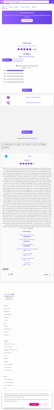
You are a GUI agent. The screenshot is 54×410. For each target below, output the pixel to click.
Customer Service (7, 367)
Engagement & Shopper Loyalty (10, 349)
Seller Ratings (7, 311)
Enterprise (6, 334)
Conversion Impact (8, 346)
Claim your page (27, 20)
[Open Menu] (52, 1)
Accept (34, 404)
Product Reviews (7, 314)
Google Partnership (8, 379)
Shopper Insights (7, 352)
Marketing (6, 361)
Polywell (27, 43)
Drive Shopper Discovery (9, 343)
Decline (44, 404)
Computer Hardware (32, 46)
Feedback (6, 326)
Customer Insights (8, 370)
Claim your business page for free (41, 15)
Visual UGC (6, 320)
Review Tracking (7, 328)
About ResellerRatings (8, 382)
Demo (5, 355)
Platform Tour (7, 308)
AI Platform (6, 331)
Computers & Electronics (23, 46)
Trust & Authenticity (8, 385)
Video (5, 323)
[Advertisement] (27, 120)
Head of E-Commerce (8, 364)
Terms (5, 388)
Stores (2, 3)
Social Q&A (6, 317)
